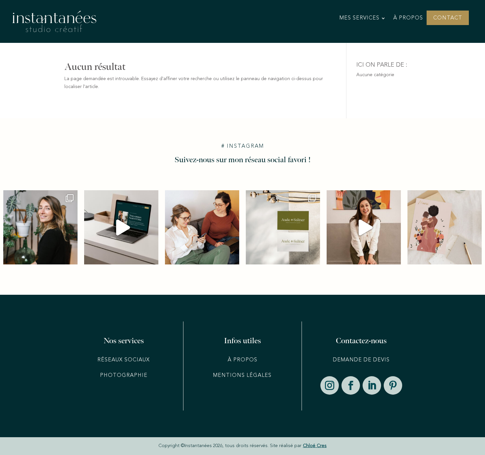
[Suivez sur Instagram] (329, 385)
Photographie (123, 375)
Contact (447, 18)
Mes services (359, 18)
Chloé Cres (315, 445)
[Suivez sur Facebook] (350, 385)
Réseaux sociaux (123, 360)
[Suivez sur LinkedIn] (372, 385)
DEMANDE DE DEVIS (361, 360)
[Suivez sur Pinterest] (393, 385)
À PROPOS (242, 360)
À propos (408, 18)
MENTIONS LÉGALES (242, 375)
